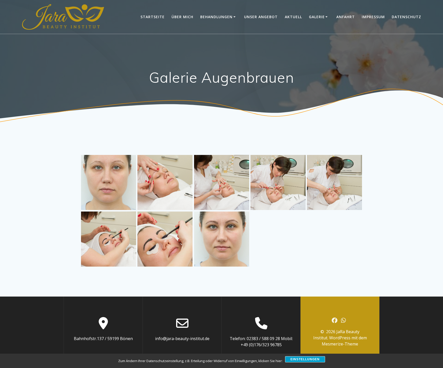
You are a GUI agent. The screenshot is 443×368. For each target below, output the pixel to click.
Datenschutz (406, 16)
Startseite (152, 16)
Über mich (182, 16)
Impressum (373, 16)
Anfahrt (345, 16)
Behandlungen (216, 16)
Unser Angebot (261, 16)
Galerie (317, 16)
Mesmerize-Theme (340, 344)
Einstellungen (305, 359)
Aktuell (293, 16)
